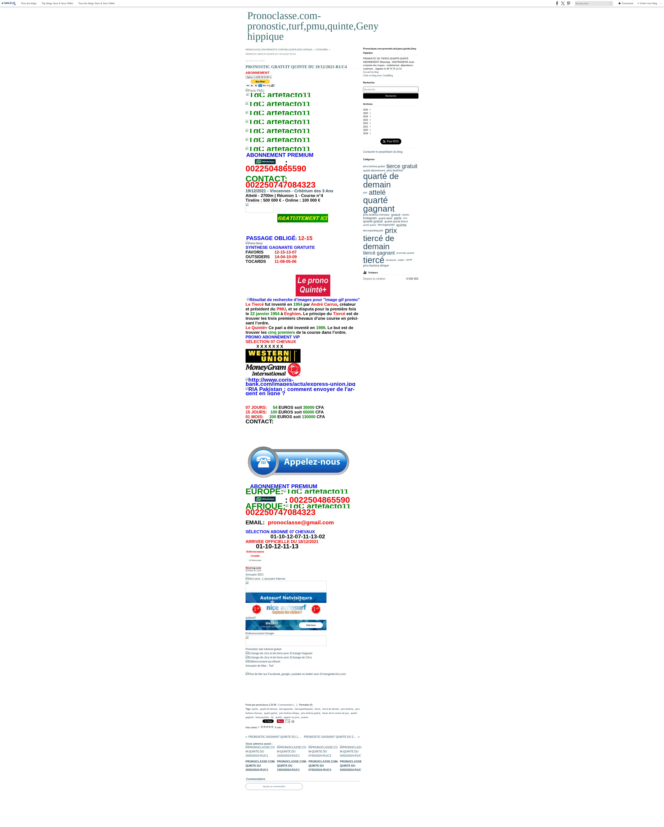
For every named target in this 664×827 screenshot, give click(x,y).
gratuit (395, 214)
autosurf (250, 617)
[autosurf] (286, 601)
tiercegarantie (386, 224)
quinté (409, 260)
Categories (322, 49)
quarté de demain (381, 180)
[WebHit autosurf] (286, 629)
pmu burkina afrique (376, 265)
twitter (401, 260)
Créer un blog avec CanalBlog (378, 75)
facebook (391, 260)
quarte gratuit (373, 221)
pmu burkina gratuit (374, 166)
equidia (405, 215)
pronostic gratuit (405, 253)
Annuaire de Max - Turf (259, 665)
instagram (370, 218)
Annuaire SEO (254, 574)
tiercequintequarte (373, 230)
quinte (401, 225)
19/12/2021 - (289, 191)
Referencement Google (260, 633)
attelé (377, 192)
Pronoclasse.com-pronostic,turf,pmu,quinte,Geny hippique (279, 49)
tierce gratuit (401, 166)
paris (398, 218)
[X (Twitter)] (563, 3)
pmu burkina (395, 170)
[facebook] (557, 3)
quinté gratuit (369, 225)
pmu (405, 218)
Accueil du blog (371, 72)
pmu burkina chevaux (376, 214)
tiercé (373, 260)
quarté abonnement (374, 170)
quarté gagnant (379, 204)
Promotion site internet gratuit (263, 649)
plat (365, 192)
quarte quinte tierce (396, 221)
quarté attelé (385, 218)
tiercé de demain (378, 242)
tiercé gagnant (379, 252)
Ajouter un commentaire (274, 786)
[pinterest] (568, 3)
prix (391, 230)
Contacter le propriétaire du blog (383, 151)
